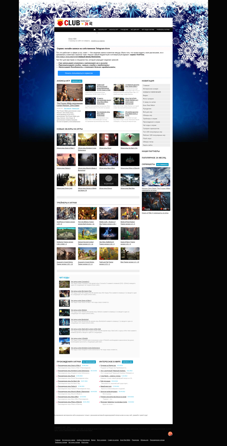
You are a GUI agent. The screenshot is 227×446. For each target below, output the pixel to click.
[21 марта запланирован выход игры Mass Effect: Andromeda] (90, 104)
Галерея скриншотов (151, 128)
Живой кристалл (105, 386)
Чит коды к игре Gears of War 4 (81, 300)
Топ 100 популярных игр (152, 132)
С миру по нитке (149, 102)
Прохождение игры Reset (66, 376)
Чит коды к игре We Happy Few (81, 291)
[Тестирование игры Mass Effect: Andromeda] (90, 118)
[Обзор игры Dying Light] (66, 185)
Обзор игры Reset (105, 148)
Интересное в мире (150, 89)
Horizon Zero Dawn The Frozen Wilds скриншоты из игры (156, 189)
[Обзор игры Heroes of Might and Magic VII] (87, 185)
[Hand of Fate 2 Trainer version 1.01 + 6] (130, 239)
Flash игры (147, 138)
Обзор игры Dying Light (64, 188)
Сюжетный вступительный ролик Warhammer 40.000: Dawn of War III (103, 88)
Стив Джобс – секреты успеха (110, 376)
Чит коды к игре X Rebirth (79, 338)
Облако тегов (148, 142)
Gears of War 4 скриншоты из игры (155, 213)
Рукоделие (124, 29)
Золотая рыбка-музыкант (109, 391)
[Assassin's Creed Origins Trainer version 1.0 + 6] (87, 259)
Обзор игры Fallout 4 (63, 168)
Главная (146, 85)
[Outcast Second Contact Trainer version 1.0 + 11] (87, 239)
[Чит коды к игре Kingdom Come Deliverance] (64, 353)
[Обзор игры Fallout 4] (66, 165)
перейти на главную (98, 41)
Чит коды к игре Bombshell (80, 319)
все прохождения (89, 362)
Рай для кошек (105, 381)
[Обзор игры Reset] (108, 145)
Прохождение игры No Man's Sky (69, 381)
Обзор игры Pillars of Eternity (130, 168)
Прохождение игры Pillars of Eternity (70, 402)
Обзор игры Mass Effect (107, 168)
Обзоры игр (102, 29)
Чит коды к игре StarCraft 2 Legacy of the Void (86, 329)
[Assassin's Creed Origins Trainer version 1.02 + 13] (66, 259)
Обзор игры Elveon (105, 188)
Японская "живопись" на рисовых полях (113, 402)
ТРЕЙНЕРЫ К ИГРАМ (67, 203)
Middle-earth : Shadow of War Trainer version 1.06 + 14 (107, 224)
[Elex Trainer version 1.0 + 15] (130, 259)
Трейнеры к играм (163, 29)
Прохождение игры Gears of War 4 (69, 365)
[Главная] (74, 26)
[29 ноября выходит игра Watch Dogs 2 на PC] (119, 118)
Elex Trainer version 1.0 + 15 (130, 262)
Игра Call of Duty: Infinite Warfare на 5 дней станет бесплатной (131, 101)
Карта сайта (147, 145)
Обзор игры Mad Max (128, 188)
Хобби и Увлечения (83, 440)
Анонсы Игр (113, 29)
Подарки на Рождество (108, 365)
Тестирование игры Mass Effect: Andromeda (103, 113)
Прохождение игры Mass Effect (68, 397)
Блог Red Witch (149, 105)
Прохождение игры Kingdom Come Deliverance (73, 371)
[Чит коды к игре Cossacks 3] (64, 287)
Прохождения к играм (151, 122)
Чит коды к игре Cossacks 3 (80, 281)
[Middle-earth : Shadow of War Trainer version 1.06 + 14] (108, 219)
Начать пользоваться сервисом (79, 73)
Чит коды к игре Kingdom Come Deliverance (85, 348)
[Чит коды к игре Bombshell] (64, 325)
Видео (145, 95)
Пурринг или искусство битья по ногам (113, 397)
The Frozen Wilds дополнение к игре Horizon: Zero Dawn (70, 104)
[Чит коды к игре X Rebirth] (64, 344)
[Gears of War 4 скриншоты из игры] (156, 210)
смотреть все (76, 81)
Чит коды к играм (148, 29)
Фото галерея (148, 99)
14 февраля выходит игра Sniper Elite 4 (132, 85)
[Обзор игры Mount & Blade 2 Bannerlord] (87, 165)
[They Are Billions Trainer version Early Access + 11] (87, 219)
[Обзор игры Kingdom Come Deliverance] (87, 145)
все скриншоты (162, 164)
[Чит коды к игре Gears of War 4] (64, 306)
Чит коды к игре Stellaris (79, 310)
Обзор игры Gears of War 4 (65, 148)
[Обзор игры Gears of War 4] (66, 145)
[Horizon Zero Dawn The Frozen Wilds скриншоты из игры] (156, 186)
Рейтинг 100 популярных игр (154, 135)
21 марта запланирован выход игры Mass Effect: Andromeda (104, 101)
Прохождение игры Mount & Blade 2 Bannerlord (73, 391)
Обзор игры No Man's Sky (129, 148)
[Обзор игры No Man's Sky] (130, 145)
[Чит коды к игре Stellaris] (64, 316)
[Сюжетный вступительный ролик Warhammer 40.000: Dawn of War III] (90, 90)
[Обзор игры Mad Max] (130, 185)
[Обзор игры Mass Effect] (108, 165)
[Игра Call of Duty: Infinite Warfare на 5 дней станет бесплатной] (119, 104)
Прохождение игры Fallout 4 (67, 386)
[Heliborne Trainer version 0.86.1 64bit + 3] (66, 239)
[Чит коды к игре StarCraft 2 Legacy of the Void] (64, 334)
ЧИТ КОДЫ (64, 278)
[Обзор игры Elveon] (108, 185)
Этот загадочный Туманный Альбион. (113, 371)
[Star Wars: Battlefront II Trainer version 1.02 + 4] (108, 239)
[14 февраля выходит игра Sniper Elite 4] (119, 90)
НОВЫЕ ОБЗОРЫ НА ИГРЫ (70, 129)
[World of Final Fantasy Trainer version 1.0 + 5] (130, 219)
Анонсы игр (75, 108)
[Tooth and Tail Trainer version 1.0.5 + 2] (108, 259)
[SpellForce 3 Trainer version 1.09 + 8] (66, 219)
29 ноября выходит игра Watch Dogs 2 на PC (131, 113)
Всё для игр (135, 29)
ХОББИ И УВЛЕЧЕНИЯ (152, 92)
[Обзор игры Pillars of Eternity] (130, 165)
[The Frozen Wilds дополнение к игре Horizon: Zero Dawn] (70, 101)
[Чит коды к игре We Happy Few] (64, 297)
